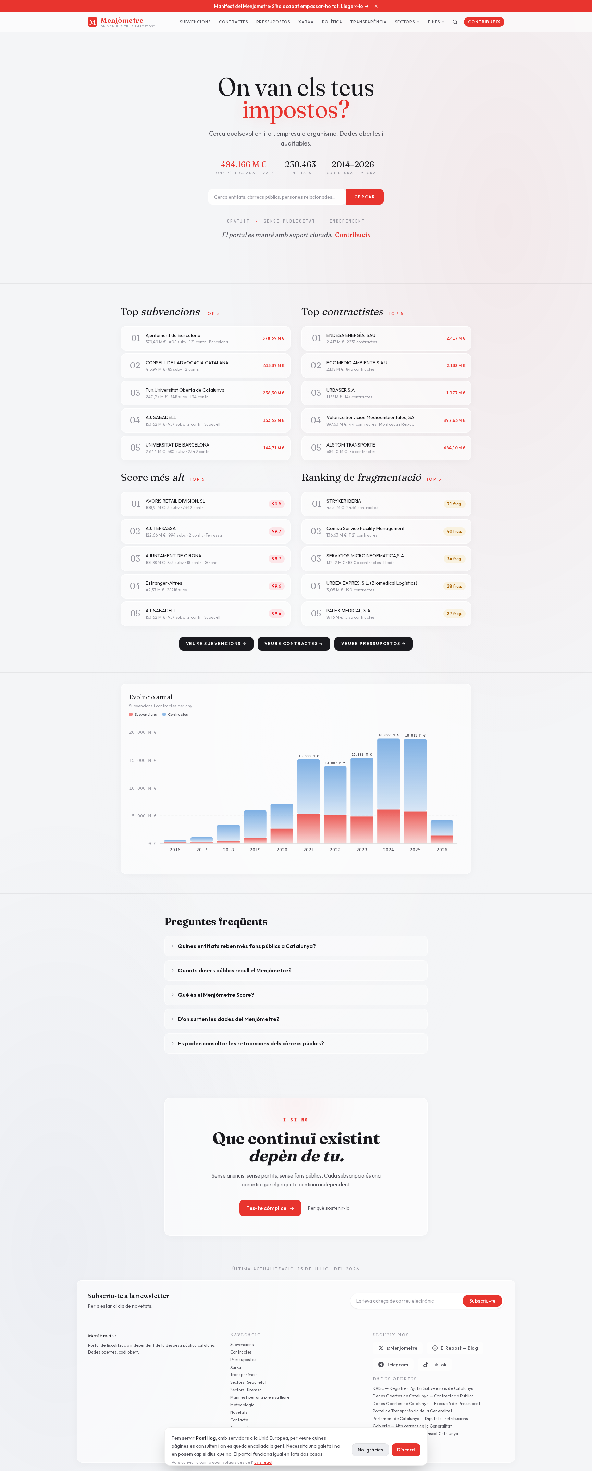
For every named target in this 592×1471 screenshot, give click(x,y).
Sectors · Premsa (246, 1389)
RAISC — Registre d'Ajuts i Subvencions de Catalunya (423, 1388)
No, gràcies (370, 1450)
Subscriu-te (482, 1301)
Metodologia (242, 1404)
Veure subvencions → (216, 643)
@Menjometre (401, 1348)
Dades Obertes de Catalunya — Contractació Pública (423, 1395)
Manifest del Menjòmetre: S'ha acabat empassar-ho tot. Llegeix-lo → (291, 6)
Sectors (405, 21)
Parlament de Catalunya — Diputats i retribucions (420, 1418)
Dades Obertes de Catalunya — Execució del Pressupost (426, 1403)
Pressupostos (273, 21)
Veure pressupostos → (373, 643)
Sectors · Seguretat (248, 1382)
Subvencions (195, 21)
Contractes (233, 21)
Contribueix (484, 21)
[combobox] (277, 197)
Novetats (239, 1412)
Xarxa (306, 21)
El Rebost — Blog (459, 1348)
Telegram (397, 1364)
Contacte (239, 1419)
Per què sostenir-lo (329, 1208)
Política (332, 21)
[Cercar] (454, 21)
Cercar (364, 196)
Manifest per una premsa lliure (259, 1397)
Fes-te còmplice (270, 1208)
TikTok (438, 1364)
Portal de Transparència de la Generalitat (412, 1410)
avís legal (263, 1462)
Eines (434, 21)
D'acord (406, 1450)
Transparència (368, 21)
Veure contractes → (293, 643)
